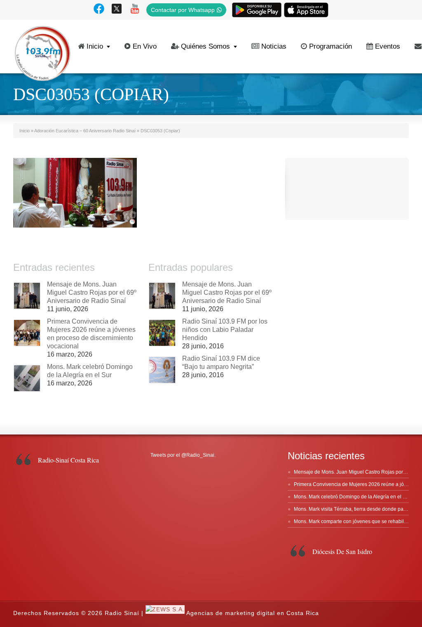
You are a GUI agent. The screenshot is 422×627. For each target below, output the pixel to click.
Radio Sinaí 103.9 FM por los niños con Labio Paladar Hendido (224, 329)
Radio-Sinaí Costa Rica (68, 460)
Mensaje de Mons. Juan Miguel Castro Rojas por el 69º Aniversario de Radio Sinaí (91, 292)
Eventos (387, 46)
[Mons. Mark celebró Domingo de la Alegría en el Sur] (27, 378)
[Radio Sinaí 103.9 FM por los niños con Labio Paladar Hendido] (162, 333)
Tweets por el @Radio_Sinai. (183, 455)
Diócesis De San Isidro (342, 551)
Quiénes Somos (205, 46)
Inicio (95, 46)
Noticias (273, 46)
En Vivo (145, 46)
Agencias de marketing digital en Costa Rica (252, 613)
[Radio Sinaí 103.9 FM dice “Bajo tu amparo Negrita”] (162, 370)
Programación (330, 46)
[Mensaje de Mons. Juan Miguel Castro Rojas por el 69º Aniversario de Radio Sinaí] (27, 296)
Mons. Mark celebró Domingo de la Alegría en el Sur (352, 497)
